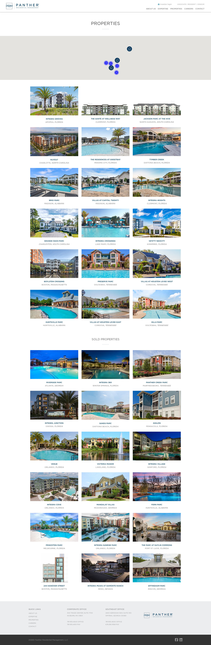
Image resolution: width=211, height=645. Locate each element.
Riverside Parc (54, 382)
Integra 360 (105, 382)
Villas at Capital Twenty (105, 200)
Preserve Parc (105, 281)
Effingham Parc (156, 586)
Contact (199, 9)
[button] (111, 63)
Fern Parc (156, 505)
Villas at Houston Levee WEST (157, 281)
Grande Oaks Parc (54, 241)
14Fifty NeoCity (157, 241)
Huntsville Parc (54, 322)
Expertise (163, 9)
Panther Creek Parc (157, 382)
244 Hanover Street (54, 586)
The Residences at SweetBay (105, 160)
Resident (192, 4)
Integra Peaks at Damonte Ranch (105, 586)
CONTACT (32, 626)
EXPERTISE (33, 616)
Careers (188, 9)
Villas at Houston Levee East (105, 322)
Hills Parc (156, 322)
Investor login (165, 4)
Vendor (200, 4)
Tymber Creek (156, 160)
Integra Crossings (105, 241)
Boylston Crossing (54, 281)
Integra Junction (54, 423)
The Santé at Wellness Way (105, 119)
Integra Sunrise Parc (105, 545)
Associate (181, 4)
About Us (151, 9)
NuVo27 (54, 160)
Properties (176, 9)
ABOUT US (33, 613)
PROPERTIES (33, 620)
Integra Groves (54, 119)
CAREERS (32, 623)
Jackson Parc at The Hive (156, 119)
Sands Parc (105, 423)
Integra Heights (156, 200)
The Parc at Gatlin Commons (157, 545)
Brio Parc (54, 200)
